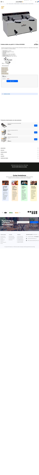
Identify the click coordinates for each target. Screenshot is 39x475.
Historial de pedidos (12, 237)
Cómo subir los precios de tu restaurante (33, 187)
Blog (34, 246)
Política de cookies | (17, 246)
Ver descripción (6, 65)
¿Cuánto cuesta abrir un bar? (24, 187)
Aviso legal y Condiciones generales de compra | (26, 246)
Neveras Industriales (20, 237)
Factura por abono (11, 238)
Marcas (2, 243)
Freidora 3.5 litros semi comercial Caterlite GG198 (14, 123)
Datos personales (11, 236)
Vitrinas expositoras (20, 238)
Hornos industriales (20, 236)
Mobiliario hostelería (20, 242)
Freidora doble (4, 71)
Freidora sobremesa (5, 73)
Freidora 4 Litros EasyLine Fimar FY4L (13, 130)
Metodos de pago (3, 237)
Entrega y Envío (3, 236)
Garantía (2, 238)
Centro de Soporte (3, 242)
